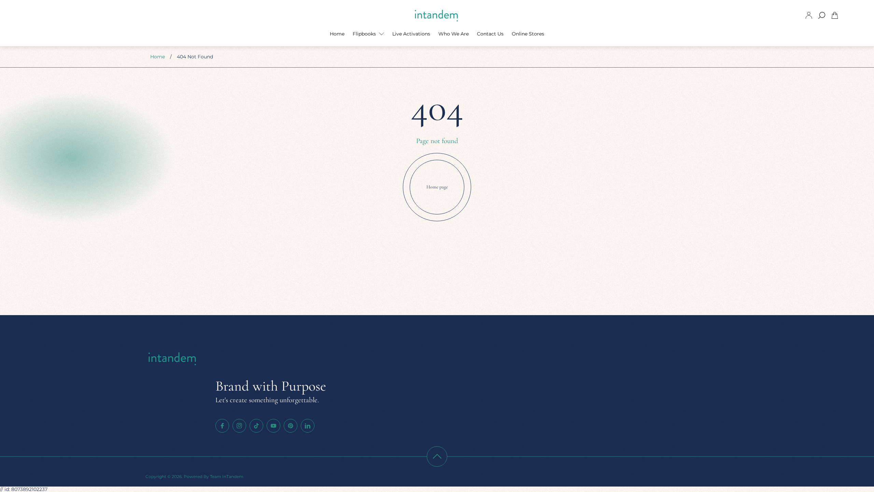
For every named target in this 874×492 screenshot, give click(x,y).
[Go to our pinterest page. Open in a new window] (290, 426)
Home (157, 57)
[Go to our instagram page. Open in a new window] (239, 426)
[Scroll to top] (437, 456)
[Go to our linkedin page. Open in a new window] (307, 426)
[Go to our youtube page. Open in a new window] (273, 426)
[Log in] (808, 15)
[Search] (821, 15)
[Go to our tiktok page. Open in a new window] (256, 426)
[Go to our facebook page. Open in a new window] (222, 426)
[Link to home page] (172, 359)
